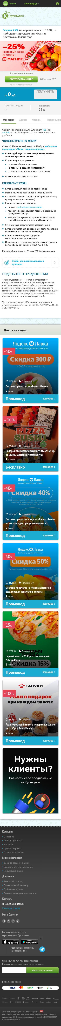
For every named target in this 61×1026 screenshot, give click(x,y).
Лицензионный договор (16, 885)
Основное (8, 119)
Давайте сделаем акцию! (16, 862)
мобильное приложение (29, 207)
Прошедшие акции (13, 870)
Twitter (13, 921)
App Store (10, 942)
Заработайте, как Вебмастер (18, 866)
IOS (45, 129)
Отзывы (36, 119)
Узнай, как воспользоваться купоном (28, 262)
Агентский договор (13, 881)
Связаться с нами (11, 908)
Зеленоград (30, 3)
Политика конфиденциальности (20, 893)
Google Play (29, 942)
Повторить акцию (21, 79)
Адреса (23, 119)
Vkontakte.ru (8, 921)
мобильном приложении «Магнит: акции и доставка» (29, 148)
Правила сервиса (12, 848)
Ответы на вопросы (14, 852)
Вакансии (9, 844)
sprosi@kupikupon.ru (13, 903)
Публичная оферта (13, 889)
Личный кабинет (57, 3)
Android (6, 132)
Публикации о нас (13, 840)
